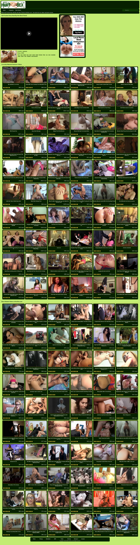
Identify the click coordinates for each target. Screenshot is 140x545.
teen (22, 54)
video (19, 56)
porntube (53, 54)
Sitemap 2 (76, 538)
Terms (34, 538)
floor (44, 54)
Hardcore (25, 51)
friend (37, 54)
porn (49, 54)
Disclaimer (48, 538)
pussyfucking (34, 56)
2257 (55, 538)
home (22, 56)
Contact (83, 538)
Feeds (62, 538)
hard (30, 54)
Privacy (41, 538)
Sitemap (69, 538)
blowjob (29, 56)
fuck (28, 54)
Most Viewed (18, 10)
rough (33, 54)
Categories (11, 10)
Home (4, 10)
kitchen (40, 54)
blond (24, 54)
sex (47, 54)
